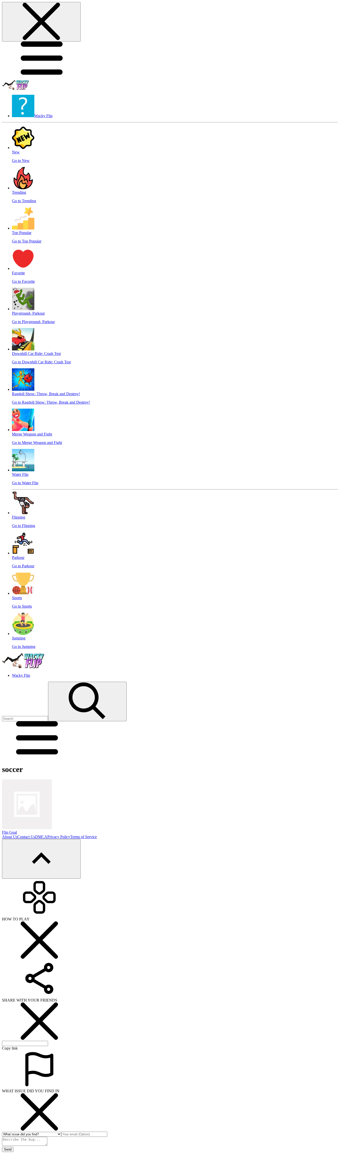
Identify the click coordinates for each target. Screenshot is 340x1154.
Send (7, 1149)
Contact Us (26, 837)
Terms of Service (83, 837)
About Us (9, 837)
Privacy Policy (58, 837)
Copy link (10, 1048)
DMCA (41, 837)
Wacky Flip (21, 675)
